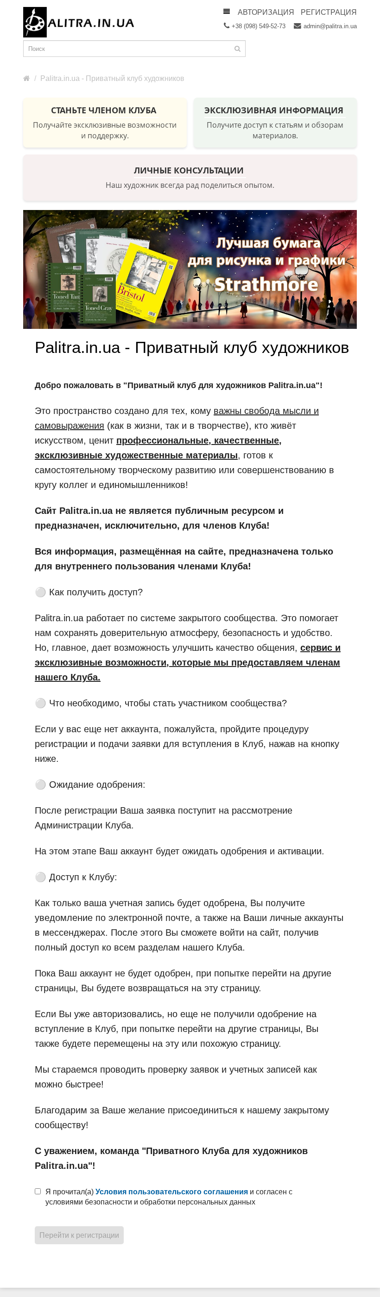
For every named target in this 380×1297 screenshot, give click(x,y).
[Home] (26, 78)
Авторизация (266, 12)
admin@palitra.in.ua (330, 26)
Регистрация (329, 12)
